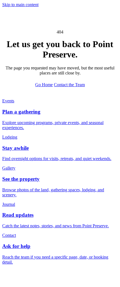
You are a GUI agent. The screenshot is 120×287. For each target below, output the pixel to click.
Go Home (44, 84)
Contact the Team (69, 84)
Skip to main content (20, 4)
